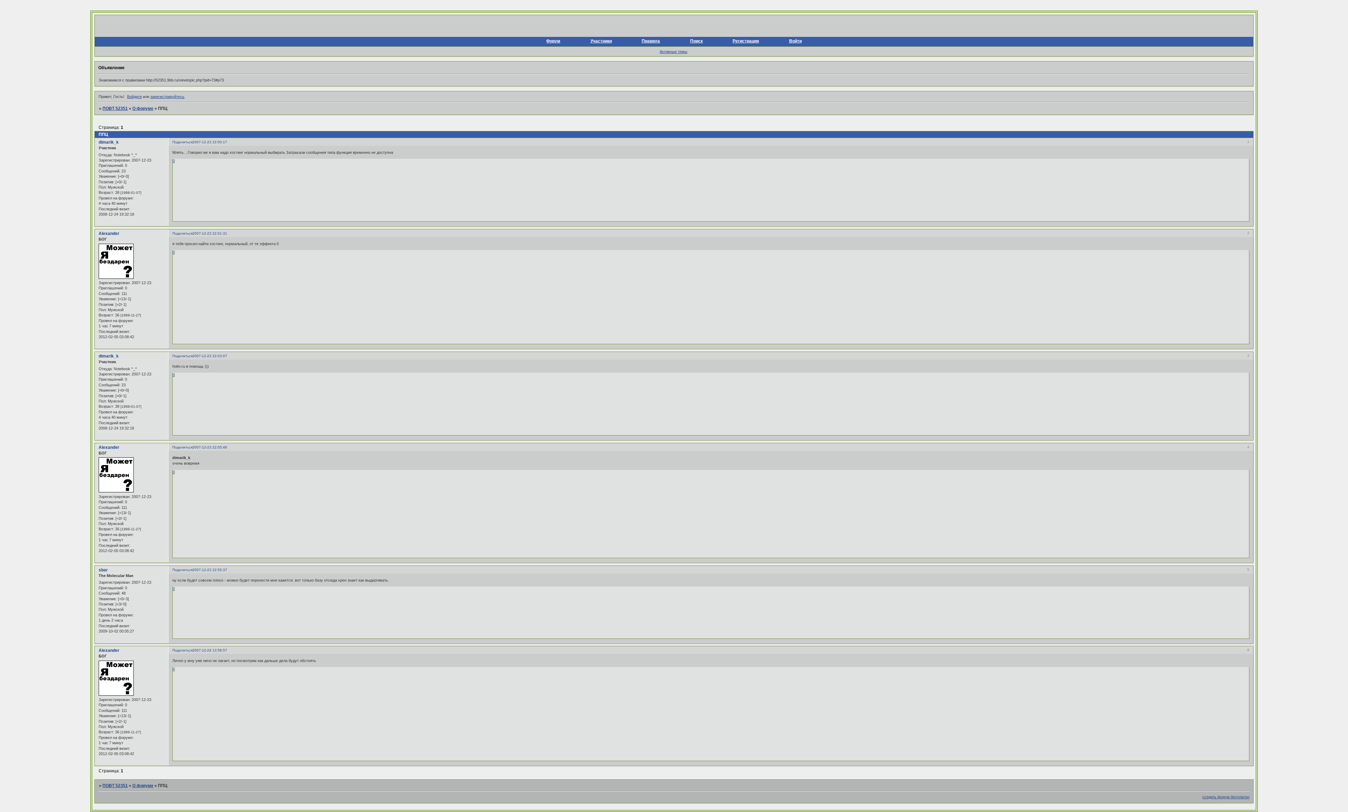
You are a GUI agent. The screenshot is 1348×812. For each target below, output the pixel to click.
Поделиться (182, 142)
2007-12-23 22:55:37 (209, 570)
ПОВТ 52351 (115, 108)
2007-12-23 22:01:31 (209, 233)
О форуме (142, 108)
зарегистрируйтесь (167, 96)
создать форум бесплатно (1225, 797)
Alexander (109, 233)
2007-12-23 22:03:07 (209, 356)
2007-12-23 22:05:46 (209, 447)
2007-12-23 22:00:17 (209, 142)
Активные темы (673, 52)
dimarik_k (109, 142)
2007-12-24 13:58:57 (209, 650)
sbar (103, 570)
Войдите (134, 96)
